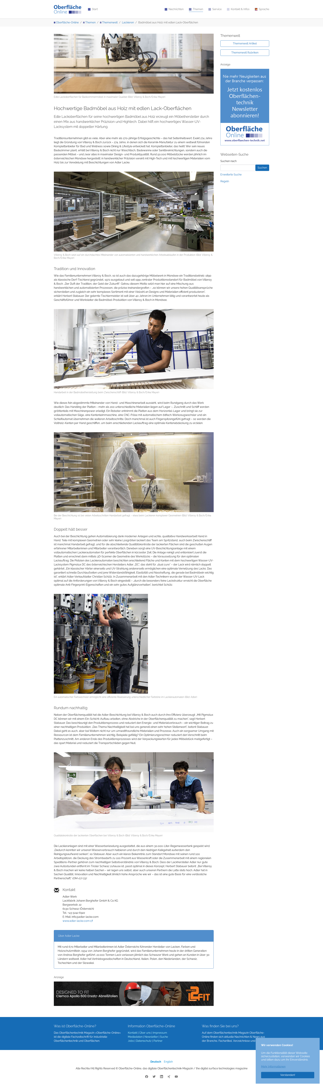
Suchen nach (228, 161)
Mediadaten (135, 1036)
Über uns (145, 1032)
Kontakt (132, 1032)
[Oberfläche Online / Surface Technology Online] (67, 9)
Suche (164, 1036)
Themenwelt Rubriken (244, 52)
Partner (158, 1040)
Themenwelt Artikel (245, 43)
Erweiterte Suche (231, 174)
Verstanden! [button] (287, 1075)
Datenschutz (143, 1040)
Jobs (131, 1040)
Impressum (160, 1032)
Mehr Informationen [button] (273, 1066)
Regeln (224, 181)
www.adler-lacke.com (76, 920)
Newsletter (151, 1036)
